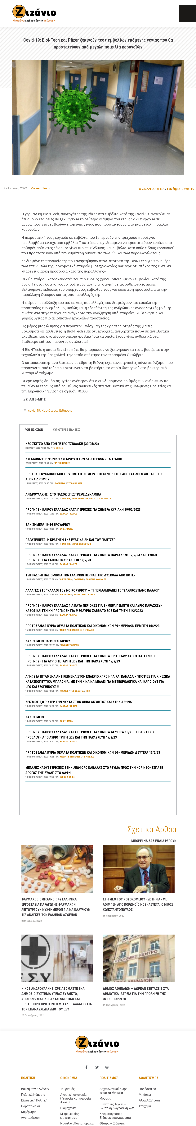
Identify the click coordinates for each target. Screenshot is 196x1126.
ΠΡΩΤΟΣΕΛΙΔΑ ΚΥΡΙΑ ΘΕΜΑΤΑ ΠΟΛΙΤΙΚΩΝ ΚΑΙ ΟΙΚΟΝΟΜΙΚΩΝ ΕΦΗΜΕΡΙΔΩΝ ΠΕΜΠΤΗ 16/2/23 (92, 626)
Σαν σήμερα (66, 529)
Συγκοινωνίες (62, 463)
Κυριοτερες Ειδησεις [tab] (66, 430)
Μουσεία (105, 1098)
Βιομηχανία (68, 1108)
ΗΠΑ (88, 691)
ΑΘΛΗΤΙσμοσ (148, 1078)
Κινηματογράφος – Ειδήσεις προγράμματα (115, 1115)
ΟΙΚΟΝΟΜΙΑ (66, 579)
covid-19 (34, 410)
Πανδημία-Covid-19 (180, 189)
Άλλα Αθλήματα (149, 1100)
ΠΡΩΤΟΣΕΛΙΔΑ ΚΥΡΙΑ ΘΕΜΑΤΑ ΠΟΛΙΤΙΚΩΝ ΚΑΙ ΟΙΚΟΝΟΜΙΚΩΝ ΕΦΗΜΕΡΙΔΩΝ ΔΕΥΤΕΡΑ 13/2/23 (92, 752)
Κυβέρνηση (29, 1112)
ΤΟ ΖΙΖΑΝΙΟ (145, 189)
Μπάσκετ (145, 1094)
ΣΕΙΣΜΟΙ (74, 706)
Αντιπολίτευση (80, 498)
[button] (187, 13)
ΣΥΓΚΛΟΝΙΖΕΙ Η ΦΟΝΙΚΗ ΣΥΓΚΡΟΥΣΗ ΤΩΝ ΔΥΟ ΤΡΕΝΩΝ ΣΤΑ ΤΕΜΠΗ (73, 459)
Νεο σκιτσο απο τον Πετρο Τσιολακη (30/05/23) (62, 444)
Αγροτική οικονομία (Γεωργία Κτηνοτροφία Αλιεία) (75, 1098)
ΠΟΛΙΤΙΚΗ (65, 498)
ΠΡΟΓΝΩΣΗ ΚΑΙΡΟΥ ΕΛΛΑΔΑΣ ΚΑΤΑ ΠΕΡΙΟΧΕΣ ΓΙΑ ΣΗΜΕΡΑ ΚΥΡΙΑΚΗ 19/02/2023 (82, 509)
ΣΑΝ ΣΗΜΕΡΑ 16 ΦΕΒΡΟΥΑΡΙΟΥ (47, 641)
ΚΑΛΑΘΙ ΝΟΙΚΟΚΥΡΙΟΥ (84, 594)
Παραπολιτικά (30, 1106)
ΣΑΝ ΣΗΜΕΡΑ (34, 717)
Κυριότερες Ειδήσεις (57, 410)
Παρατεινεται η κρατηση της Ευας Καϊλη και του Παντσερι (70, 540)
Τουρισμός (67, 1089)
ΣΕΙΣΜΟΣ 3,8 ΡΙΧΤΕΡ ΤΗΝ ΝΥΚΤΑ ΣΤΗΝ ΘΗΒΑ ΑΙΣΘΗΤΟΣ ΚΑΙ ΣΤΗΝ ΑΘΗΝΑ (78, 702)
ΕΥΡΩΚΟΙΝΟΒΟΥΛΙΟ (81, 544)
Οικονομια (68, 1078)
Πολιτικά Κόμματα (100, 498)
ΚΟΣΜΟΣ (64, 691)
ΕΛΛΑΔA (64, 513)
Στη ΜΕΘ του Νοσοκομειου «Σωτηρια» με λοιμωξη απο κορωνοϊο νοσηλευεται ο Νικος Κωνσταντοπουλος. (138, 904)
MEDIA (63, 630)
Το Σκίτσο (57, 448)
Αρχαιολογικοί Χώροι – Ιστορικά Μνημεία (115, 1091)
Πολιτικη (28, 1078)
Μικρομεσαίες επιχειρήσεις (69, 1115)
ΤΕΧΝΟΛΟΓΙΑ (77, 691)
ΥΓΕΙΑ (160, 189)
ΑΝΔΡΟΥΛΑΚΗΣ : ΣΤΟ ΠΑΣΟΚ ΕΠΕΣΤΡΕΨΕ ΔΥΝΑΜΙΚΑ (63, 494)
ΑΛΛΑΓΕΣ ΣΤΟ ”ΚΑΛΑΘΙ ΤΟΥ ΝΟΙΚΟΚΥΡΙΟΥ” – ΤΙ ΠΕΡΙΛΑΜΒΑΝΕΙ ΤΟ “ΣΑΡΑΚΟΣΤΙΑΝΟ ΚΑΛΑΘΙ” (92, 590)
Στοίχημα (145, 1106)
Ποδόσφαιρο (147, 1089)
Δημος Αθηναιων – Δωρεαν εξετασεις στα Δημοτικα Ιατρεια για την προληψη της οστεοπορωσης (136, 993)
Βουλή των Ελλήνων (35, 1089)
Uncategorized (70, 645)
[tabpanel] (98, 625)
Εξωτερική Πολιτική (34, 1100)
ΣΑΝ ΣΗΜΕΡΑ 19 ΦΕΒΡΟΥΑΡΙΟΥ (47, 525)
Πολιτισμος (109, 1078)
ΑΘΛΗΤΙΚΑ (60, 483)
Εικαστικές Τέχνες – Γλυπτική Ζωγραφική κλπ (117, 1106)
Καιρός (73, 513)
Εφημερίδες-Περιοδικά (81, 630)
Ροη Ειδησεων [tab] (33, 430)
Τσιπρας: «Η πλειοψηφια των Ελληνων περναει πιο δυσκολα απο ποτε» (80, 575)
